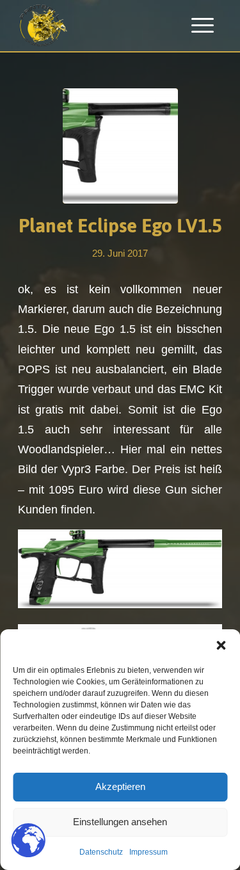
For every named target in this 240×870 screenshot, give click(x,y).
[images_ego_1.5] (120, 146)
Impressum (148, 852)
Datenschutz (101, 852)
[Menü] (202, 25)
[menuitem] (202, 25)
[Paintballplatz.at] (99, 25)
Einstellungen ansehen (120, 821)
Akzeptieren (120, 786)
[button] (220, 645)
